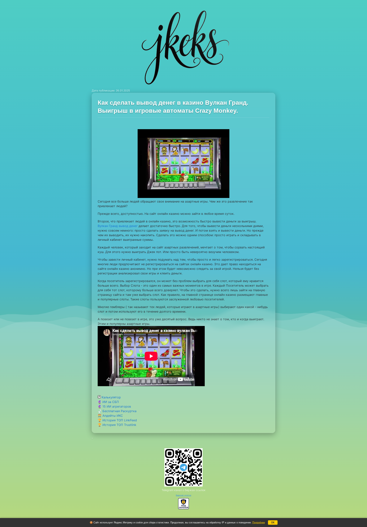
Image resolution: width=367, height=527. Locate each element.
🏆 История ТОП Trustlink (117, 425)
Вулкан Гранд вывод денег (118, 226)
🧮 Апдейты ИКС (110, 416)
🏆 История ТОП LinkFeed (117, 420)
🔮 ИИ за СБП (108, 402)
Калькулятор (111, 397)
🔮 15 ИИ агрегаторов (114, 406)
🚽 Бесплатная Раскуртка (117, 411)
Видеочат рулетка (183, 495)
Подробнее (258, 522)
